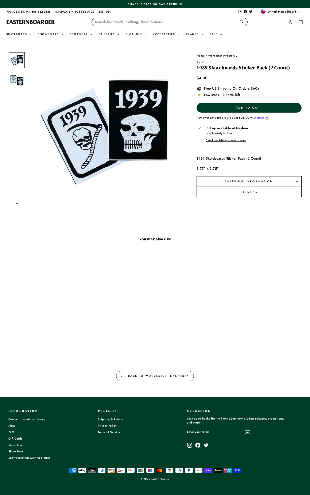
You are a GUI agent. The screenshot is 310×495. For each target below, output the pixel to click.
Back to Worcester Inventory (158, 376)
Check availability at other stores (226, 140)
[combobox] (170, 22)
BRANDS (193, 34)
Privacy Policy (107, 426)
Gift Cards (15, 438)
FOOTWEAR (79, 34)
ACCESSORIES (165, 34)
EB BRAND (107, 34)
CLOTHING (134, 34)
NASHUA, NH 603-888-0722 (74, 11)
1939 (201, 62)
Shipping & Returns (111, 419)
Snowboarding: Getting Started (29, 458)
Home (201, 56)
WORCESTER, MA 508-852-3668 (28, 11)
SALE (214, 34)
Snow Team (16, 445)
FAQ (11, 432)
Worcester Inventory (221, 56)
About (12, 426)
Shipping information (249, 181)
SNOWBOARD (49, 34)
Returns (249, 192)
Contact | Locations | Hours (26, 419)
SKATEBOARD (17, 34)
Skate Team (16, 451)
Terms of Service (109, 432)
